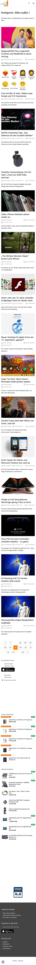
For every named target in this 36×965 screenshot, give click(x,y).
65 (30, 643)
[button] (3, 962)
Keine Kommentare (30, 220)
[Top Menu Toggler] (33, 3)
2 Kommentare (31, 138)
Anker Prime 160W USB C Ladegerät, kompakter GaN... (19, 801)
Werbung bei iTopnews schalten (12, 915)
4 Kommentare (31, 180)
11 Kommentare (31, 505)
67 (10, 647)
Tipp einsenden (8, 663)
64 (25, 643)
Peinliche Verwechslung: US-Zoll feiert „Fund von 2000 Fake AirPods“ (16, 175)
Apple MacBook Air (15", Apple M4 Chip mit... (20, 818)
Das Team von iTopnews (10, 917)
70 (25, 647)
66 (5, 647)
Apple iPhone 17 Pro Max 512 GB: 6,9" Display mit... (19, 758)
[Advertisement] (13, 697)
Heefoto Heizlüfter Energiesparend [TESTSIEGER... (19, 809)
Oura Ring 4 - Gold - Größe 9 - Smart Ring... (19, 792)
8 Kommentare (31, 426)
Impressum (7, 675)
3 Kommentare (31, 59)
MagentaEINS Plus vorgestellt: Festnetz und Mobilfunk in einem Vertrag (16, 54)
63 (20, 643)
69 (20, 647)
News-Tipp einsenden (9, 913)
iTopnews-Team (8, 666)
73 (13, 652)
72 (8, 652)
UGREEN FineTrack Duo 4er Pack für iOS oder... (20, 774)
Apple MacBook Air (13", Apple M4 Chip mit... (20, 827)
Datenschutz (8, 677)
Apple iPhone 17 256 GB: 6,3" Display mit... (21, 719)
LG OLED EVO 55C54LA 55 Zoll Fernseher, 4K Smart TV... (21, 836)
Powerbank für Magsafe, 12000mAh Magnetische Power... (19, 783)
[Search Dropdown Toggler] (29, 3)
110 (23, 652)
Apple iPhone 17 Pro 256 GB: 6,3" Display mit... (20, 749)
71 (30, 647)
